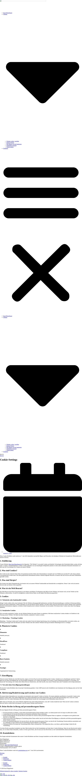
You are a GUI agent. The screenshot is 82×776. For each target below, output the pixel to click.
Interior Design (10, 142)
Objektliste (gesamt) (11, 145)
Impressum (6, 758)
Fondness (5, 148)
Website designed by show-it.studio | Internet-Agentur (13, 771)
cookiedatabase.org (23, 750)
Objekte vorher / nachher (12, 141)
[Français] (7, 775)
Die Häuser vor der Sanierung (14, 144)
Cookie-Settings (7, 760)
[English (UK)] (2, 775)
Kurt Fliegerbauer (7, 13)
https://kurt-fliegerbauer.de (15, 564)
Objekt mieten (10, 147)
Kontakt (5, 757)
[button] (41, 232)
